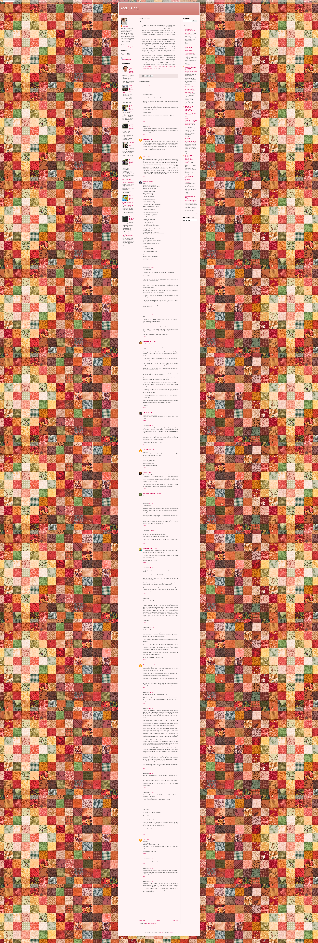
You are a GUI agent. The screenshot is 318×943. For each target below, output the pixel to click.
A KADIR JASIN (147, 341)
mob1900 (145, 472)
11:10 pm (155, 548)
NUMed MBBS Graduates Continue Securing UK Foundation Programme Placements (191, 122)
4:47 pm (154, 450)
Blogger (171, 932)
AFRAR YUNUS (147, 450)
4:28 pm (151, 708)
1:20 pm (151, 858)
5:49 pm (159, 493)
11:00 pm (151, 530)
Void (144, 839)
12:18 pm (151, 267)
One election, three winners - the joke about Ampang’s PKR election (128, 181)
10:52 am (151, 627)
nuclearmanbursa (189, 155)
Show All (195, 213)
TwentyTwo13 (188, 47)
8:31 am (151, 126)
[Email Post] (143, 76)
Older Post (175, 920)
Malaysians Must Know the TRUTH (190, 67)
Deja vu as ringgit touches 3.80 (131, 219)
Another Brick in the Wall (190, 196)
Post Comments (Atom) (150, 923)
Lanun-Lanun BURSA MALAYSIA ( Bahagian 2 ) (190, 141)
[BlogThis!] (147, 76)
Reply (144, 121)
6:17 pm (151, 773)
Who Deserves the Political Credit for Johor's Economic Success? (190, 200)
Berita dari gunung (147, 665)
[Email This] (145, 76)
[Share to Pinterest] (152, 76)
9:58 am (151, 181)
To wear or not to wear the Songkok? (131, 126)
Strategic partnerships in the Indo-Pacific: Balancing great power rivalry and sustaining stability (190, 51)
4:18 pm (151, 425)
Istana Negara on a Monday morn (131, 108)
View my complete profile (127, 47)
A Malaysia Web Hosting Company (126, 60)
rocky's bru (130, 7)
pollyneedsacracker (147, 548)
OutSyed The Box (189, 106)
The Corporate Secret (190, 87)
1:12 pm (155, 664)
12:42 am (151, 807)
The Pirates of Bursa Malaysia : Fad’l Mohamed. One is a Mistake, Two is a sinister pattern (190, 159)
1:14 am (151, 567)
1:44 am (151, 86)
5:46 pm (150, 472)
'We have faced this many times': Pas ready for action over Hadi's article (191, 71)
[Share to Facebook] (150, 76)
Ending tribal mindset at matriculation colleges (128, 234)
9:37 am (150, 157)
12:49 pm (151, 314)
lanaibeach (145, 181)
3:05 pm (151, 881)
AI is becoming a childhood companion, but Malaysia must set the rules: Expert (190, 31)
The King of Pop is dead (131, 144)
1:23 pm (151, 868)
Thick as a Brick (189, 176)
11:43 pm (151, 792)
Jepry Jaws (187, 138)
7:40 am (151, 598)
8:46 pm (151, 503)
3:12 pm (152, 412)
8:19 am (147, 839)
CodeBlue (187, 119)
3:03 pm (154, 341)
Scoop (186, 28)
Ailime (161, 932)
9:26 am (150, 139)
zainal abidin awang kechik (150, 493)
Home (158, 920)
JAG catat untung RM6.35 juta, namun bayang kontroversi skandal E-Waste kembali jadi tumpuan (191, 90)
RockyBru (125, 26)
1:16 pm (151, 692)
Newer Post (142, 920)
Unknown (145, 139)
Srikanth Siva (146, 413)
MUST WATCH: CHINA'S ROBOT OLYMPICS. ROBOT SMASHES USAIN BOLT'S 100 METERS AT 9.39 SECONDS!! (191, 111)
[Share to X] (149, 76)
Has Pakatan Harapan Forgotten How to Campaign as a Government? (189, 180)
